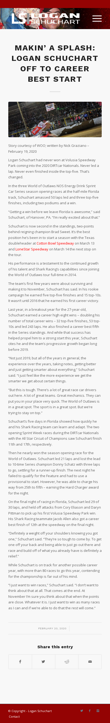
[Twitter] (82, 711)
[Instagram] (98, 711)
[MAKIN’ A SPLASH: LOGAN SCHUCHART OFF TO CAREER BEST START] (55, 119)
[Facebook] (90, 711)
